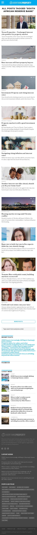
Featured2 (12, 487)
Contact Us (31, 529)
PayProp (31, 518)
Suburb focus (23, 508)
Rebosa (12, 506)
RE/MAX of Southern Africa (10, 503)
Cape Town (5, 508)
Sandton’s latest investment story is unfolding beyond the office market (18, 354)
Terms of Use (11, 529)
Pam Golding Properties (9, 496)
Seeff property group (24, 496)
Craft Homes (14, 508)
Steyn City (5, 506)
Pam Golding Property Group (19, 499)
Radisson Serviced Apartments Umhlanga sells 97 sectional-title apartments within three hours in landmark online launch (18, 350)
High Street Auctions (27, 513)
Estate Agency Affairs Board (24, 506)
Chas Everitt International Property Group (15, 518)
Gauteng (4, 520)
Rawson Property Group (19, 510)
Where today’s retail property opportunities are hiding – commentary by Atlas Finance (17, 346)
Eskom (4, 515)
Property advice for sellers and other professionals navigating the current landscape (18, 343)
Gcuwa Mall (5, 492)
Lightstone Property (14, 515)
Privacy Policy (21, 529)
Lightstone (5, 499)
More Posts (18, 321)
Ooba (17, 513)
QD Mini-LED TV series (23, 487)
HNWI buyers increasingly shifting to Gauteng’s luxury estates (18, 340)
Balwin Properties (24, 503)
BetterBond (5, 501)
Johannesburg (6, 510)
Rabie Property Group (8, 513)
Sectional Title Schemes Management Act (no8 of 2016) (18, 489)
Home (3, 529)
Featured (4, 487)
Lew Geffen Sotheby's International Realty (14, 494)
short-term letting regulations (20, 501)
